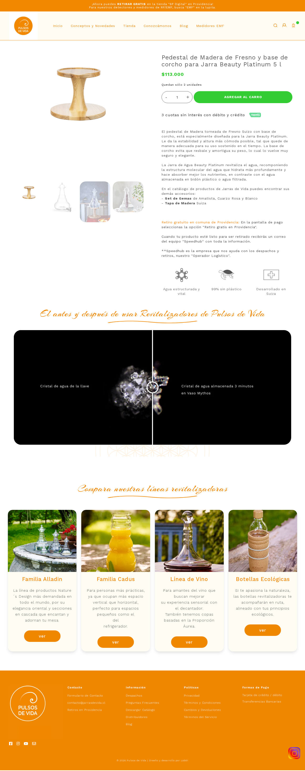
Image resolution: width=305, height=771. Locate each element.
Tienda (129, 26)
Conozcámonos (158, 26)
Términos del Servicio (200, 717)
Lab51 (184, 760)
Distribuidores (136, 717)
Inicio (58, 26)
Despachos (134, 695)
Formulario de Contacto (85, 695)
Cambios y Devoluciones (202, 710)
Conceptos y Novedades (93, 26)
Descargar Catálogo (140, 710)
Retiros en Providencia (84, 710)
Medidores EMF (210, 26)
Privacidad (192, 695)
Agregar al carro (243, 97)
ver (42, 636)
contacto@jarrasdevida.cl (86, 702)
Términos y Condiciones (202, 702)
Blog (184, 26)
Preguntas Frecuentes (142, 702)
